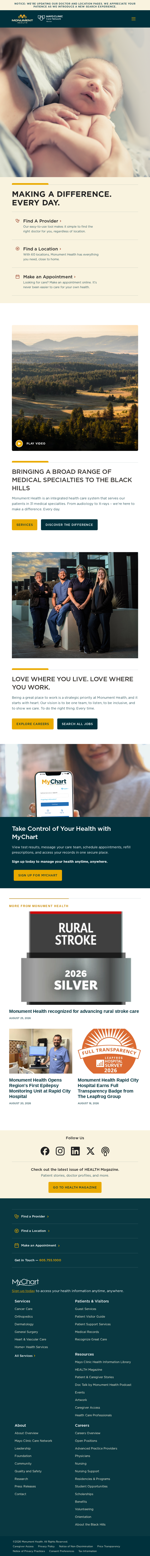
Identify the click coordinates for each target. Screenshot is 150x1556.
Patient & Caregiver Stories (94, 1377)
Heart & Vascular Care (30, 1339)
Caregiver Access (87, 1408)
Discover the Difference (69, 525)
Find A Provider (41, 221)
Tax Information (87, 1551)
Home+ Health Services (31, 1347)
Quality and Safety (28, 1471)
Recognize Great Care (91, 1339)
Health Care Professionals (93, 1415)
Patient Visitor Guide (90, 1317)
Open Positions (86, 1441)
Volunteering (84, 1509)
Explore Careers (32, 724)
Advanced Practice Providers (96, 1448)
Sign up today (23, 1291)
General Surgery (26, 1332)
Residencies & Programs (92, 1479)
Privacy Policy (46, 1546)
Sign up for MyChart (37, 875)
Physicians (82, 1456)
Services (24, 525)
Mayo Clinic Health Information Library (103, 1362)
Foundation (23, 1456)
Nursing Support (87, 1471)
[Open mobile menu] (133, 18)
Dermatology (24, 1324)
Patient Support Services (93, 1324)
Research (21, 1479)
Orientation (83, 1517)
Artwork (81, 1400)
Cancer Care (23, 1309)
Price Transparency (108, 1546)
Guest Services (85, 1309)
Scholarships (84, 1494)
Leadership (23, 1448)
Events (80, 1392)
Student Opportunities (91, 1486)
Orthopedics (24, 1317)
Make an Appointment (48, 276)
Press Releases (25, 1486)
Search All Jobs (77, 724)
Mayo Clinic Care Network (33, 1441)
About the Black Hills (90, 1524)
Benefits (81, 1502)
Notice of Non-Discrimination (76, 1546)
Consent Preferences (61, 1551)
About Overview (26, 1433)
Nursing (81, 1464)
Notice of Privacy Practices (29, 1551)
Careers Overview (88, 1433)
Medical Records (87, 1332)
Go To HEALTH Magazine (75, 1187)
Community (23, 1464)
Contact (20, 1494)
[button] (31, 443)
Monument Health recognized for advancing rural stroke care (74, 1011)
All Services (24, 1356)
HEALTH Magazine (88, 1370)
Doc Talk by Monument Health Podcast (103, 1385)
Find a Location (41, 249)
